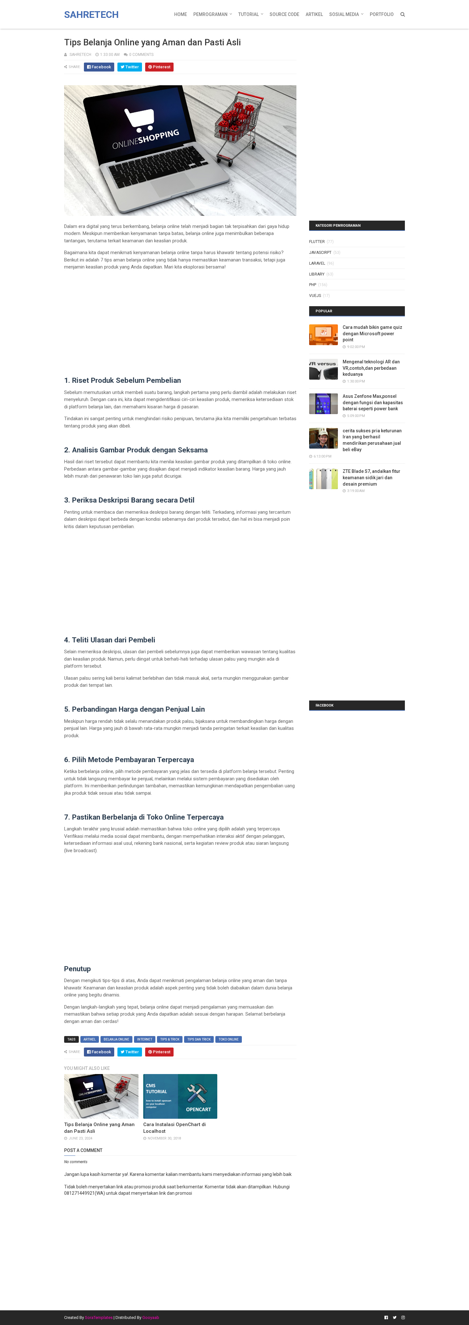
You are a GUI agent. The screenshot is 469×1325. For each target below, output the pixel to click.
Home (180, 14)
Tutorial (248, 14)
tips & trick (169, 1039)
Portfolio (382, 14)
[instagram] (402, 1317)
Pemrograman (210, 14)
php (312, 285)
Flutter (317, 241)
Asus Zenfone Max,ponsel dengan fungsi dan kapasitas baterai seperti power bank (373, 402)
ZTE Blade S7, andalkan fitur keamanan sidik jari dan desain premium (371, 477)
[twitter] (394, 1317)
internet (144, 1039)
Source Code (284, 14)
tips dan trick (199, 1039)
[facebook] (386, 1317)
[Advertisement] (180, 320)
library (316, 274)
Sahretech (91, 14)
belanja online (116, 1039)
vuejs (315, 295)
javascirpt (320, 252)
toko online (229, 1039)
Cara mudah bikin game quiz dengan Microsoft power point (372, 333)
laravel (317, 263)
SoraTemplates (99, 1317)
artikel (90, 1039)
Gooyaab (150, 1317)
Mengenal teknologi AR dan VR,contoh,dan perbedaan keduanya (371, 368)
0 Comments (141, 54)
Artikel (314, 14)
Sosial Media (344, 14)
